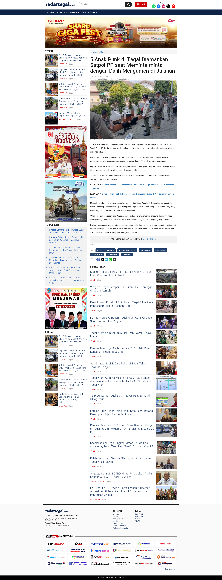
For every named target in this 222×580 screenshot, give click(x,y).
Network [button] (141, 4)
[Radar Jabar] (122, 557)
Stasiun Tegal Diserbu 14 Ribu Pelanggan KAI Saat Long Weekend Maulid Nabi (121, 273)
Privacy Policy (118, 519)
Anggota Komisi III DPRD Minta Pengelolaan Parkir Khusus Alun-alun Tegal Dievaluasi (121, 475)
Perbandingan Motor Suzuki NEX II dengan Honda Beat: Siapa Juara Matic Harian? (64, 270)
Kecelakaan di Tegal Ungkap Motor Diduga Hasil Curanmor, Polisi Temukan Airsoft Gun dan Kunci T (121, 445)
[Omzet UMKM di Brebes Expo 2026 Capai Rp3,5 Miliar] (51, 118)
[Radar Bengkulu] (78, 564)
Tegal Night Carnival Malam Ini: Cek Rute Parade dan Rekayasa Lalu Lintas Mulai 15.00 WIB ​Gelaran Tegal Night (121, 381)
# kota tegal (112, 254)
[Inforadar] (100, 550)
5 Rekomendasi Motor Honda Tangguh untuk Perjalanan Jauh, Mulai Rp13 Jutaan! (73, 101)
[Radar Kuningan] (56, 557)
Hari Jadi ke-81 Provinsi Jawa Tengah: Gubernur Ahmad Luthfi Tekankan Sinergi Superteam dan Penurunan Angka (120, 491)
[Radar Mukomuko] (56, 564)
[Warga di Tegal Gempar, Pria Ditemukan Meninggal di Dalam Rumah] (166, 291)
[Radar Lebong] (100, 564)
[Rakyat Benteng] (144, 564)
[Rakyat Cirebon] (166, 544)
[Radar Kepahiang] (144, 557)
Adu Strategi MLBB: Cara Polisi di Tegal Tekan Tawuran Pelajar (118, 365)
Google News (149, 239)
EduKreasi (50, 12)
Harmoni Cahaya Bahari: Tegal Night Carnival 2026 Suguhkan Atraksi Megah (64, 240)
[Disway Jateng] (144, 550)
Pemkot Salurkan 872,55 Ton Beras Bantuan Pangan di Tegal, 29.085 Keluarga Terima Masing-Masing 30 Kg (122, 428)
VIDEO (94, 12)
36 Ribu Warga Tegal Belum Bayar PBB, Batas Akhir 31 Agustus (122, 397)
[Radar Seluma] (122, 564)
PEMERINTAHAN (61, 12)
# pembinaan (160, 250)
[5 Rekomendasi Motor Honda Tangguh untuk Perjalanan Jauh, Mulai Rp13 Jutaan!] (51, 103)
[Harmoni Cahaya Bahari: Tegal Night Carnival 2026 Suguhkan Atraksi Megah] (166, 322)
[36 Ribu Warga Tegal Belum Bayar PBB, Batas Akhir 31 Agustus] (166, 400)
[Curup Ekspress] (166, 557)
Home (94, 52)
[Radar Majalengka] (78, 557)
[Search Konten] (128, 4)
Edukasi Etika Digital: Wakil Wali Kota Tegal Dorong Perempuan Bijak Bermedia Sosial (121, 412)
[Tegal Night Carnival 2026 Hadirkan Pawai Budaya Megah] (166, 337)
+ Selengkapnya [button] (169, 569)
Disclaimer (116, 514)
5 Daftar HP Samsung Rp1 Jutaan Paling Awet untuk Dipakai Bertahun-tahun (64, 250)
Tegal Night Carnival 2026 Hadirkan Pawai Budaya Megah (121, 335)
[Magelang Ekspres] (166, 550)
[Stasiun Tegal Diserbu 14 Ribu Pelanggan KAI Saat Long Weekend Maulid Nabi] (166, 276)
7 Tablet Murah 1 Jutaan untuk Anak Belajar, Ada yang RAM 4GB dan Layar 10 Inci (72, 87)
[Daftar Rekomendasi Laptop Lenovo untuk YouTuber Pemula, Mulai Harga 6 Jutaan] (51, 399)
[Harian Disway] (78, 544)
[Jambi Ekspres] (78, 550)
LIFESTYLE (82, 12)
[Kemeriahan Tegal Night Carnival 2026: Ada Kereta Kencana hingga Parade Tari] (166, 352)
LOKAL (89, 12)
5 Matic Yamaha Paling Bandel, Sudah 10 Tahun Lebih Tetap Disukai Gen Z (65, 231)
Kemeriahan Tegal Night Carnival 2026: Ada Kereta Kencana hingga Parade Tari (121, 350)
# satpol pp (126, 254)
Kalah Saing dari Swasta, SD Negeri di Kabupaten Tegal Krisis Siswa (120, 460)
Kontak (115, 516)
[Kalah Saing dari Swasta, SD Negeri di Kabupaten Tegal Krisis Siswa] (166, 462)
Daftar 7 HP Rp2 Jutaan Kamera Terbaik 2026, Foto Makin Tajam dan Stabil (65, 280)
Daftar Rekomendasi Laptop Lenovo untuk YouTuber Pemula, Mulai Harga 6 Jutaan (72, 398)
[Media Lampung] (122, 544)
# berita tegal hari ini (127, 250)
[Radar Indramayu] (144, 544)
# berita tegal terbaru (105, 250)
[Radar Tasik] (100, 544)
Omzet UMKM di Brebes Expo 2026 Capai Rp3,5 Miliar (73, 114)
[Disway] (56, 544)
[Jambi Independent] (56, 550)
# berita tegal (97, 254)
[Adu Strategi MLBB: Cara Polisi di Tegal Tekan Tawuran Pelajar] (166, 368)
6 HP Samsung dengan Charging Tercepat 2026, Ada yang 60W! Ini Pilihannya (73, 58)
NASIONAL (73, 12)
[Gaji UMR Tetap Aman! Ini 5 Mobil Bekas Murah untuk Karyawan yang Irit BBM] (51, 74)
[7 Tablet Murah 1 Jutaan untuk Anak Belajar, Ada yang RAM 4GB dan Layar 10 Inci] (51, 89)
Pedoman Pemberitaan (121, 528)
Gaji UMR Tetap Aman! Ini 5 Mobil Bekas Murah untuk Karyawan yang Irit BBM (72, 72)
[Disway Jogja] (100, 557)
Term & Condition (119, 526)
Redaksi (115, 521)
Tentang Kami (118, 523)
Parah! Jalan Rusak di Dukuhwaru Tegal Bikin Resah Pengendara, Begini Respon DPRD (122, 304)
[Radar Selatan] (166, 564)
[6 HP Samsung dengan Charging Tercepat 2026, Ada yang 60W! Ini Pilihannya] (51, 60)
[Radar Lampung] (122, 550)
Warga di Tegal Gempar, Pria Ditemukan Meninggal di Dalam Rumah (121, 289)
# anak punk (145, 250)
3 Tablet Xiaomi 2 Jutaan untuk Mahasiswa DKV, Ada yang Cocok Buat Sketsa (63, 260)
